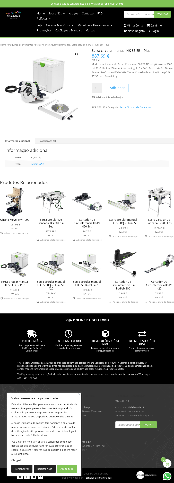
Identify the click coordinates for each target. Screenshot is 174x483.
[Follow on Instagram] (20, 476)
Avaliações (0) (48, 141)
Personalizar (22, 468)
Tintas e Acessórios (58, 25)
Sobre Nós (55, 13)
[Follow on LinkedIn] (33, 476)
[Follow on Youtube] (40, 476)
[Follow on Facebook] (27, 476)
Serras (38, 44)
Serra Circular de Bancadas (56, 44)
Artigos (73, 13)
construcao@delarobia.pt (129, 407)
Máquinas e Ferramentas (94, 25)
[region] (44, 434)
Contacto (88, 13)
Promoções (44, 30)
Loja (39, 25)
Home (41, 13)
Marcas (90, 30)
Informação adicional (17, 141)
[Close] (79, 394)
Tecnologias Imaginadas (98, 477)
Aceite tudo (66, 468)
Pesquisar (162, 14)
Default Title (37, 163)
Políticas (42, 18)
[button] (77, 54)
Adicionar (117, 87)
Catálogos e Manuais (68, 30)
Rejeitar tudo (44, 468)
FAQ (99, 13)
